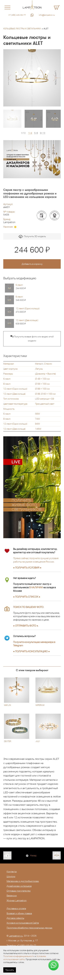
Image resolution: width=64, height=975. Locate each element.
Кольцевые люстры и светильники (22, 28)
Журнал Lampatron (17, 900)
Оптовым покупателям (19, 890)
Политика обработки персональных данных (29, 927)
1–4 (30, 133)
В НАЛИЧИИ (36, 587)
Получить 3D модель (34, 236)
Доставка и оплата (16, 908)
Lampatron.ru (16, 935)
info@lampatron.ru (47, 15)
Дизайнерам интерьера (19, 886)
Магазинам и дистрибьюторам (23, 881)
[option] (32, 77)
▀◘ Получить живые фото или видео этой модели (32, 338)
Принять (9, 970)
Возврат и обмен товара (19, 913)
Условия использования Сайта (23, 923)
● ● (31, 651)
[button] (9, 78)
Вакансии (12, 895)
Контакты (12, 871)
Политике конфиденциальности (18, 956)
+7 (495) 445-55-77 (17, 15)
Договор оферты (15, 918)
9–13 (42, 133)
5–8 (36, 133)
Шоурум (11, 876)
